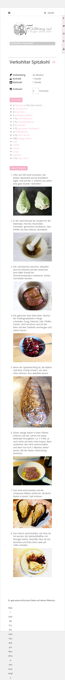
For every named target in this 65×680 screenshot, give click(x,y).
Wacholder (20, 125)
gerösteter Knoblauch (28, 128)
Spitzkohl (19, 105)
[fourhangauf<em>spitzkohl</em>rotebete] (32, 362)
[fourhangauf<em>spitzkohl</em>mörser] (32, 262)
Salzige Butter (25, 138)
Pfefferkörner (21, 131)
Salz (15, 141)
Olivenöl (17, 155)
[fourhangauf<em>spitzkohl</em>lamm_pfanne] (32, 485)
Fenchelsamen (25, 118)
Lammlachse (21, 108)
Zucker (16, 148)
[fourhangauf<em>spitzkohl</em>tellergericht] (32, 577)
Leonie (17, 48)
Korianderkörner (26, 121)
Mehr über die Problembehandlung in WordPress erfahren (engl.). (10, 608)
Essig (15, 151)
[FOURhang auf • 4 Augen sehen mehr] (32, 29)
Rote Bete (20, 111)
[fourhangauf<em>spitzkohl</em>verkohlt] (32, 428)
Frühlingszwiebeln (23, 115)
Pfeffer (16, 145)
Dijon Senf (23, 158)
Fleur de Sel (23, 135)
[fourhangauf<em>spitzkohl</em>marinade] (32, 311)
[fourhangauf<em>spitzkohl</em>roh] (32, 216)
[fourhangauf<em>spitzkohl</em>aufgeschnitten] (32, 528)
